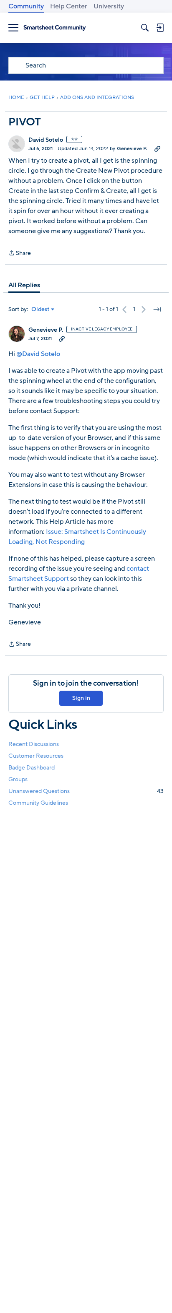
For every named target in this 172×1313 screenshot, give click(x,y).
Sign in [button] (81, 698)
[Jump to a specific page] (157, 309)
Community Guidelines (38, 803)
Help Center (68, 6)
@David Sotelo (38, 354)
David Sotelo (45, 140)
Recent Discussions (33, 744)
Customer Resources (35, 756)
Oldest (40, 309)
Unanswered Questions (86, 791)
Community (26, 6)
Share (19, 253)
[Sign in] (159, 27)
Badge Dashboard (31, 768)
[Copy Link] (157, 148)
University (109, 6)
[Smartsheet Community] (54, 28)
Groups (18, 779)
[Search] (144, 27)
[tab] (24, 285)
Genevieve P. (132, 148)
